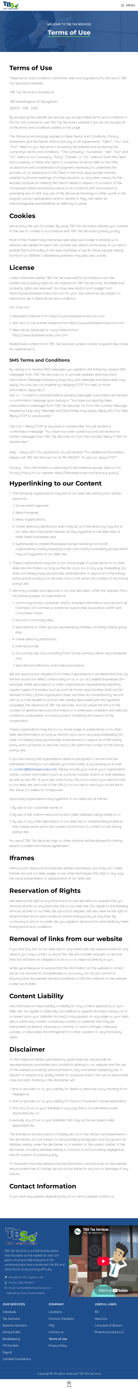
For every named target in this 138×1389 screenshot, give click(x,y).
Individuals (9, 1312)
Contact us (56, 1332)
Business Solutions (15, 1325)
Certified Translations (17, 1359)
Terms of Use (58, 1339)
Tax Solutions (11, 1319)
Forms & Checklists (61, 1319)
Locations (55, 1312)
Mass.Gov (101, 1319)
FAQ (51, 1325)
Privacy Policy (58, 1345)
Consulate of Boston (108, 1325)
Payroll (7, 1352)
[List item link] (34, 1283)
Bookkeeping (11, 1339)
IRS (97, 1312)
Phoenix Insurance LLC (109, 1332)
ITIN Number (11, 1345)
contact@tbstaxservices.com (35, 769)
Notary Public (11, 1332)
